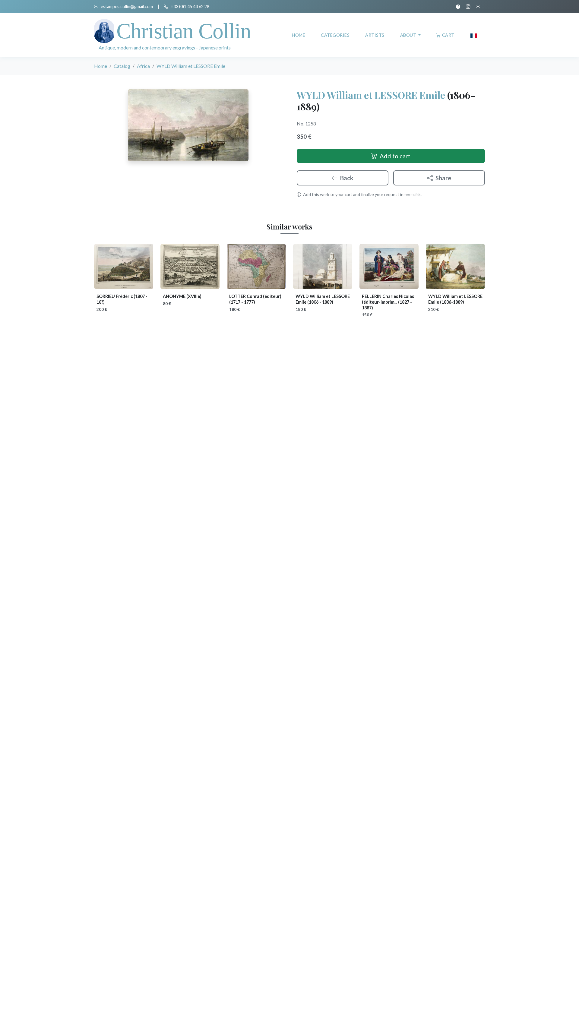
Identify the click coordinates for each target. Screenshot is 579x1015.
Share (443, 178)
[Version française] (473, 35)
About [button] (408, 35)
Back (346, 178)
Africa (143, 66)
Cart (448, 35)
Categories (335, 35)
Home (298, 35)
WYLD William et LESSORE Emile (371, 94)
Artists (374, 35)
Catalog (122, 66)
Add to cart (395, 156)
